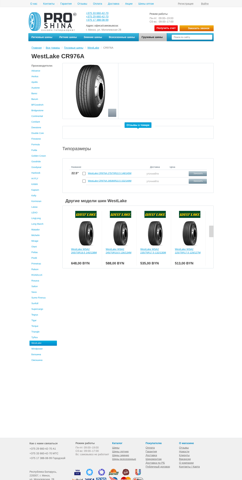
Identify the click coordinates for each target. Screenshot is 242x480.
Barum (34, 99)
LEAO (34, 212)
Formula (35, 144)
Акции (129, 3)
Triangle (35, 331)
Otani (34, 246)
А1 (42, 448)
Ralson (34, 269)
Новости (184, 451)
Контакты (48, 3)
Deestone (36, 127)
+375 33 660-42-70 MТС (43, 453)
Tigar (33, 320)
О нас (33, 3)
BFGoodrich (37, 104)
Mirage (34, 241)
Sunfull (34, 303)
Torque (34, 326)
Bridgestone (37, 110)
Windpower (37, 348)
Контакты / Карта (189, 466)
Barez (34, 93)
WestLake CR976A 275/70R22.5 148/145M (109, 173)
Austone (35, 87)
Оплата (97, 3)
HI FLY (34, 178)
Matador (35, 229)
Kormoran (36, 201)
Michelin (35, 235)
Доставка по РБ (155, 462)
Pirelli (34, 258)
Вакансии (185, 459)
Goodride (36, 161)
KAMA (34, 184)
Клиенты (184, 455)
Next (211, 231)
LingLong (36, 218)
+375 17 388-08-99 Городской (47, 458)
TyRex (34, 337)
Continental (37, 116)
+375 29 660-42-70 (97, 16)
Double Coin (37, 133)
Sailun (34, 286)
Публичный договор (158, 466)
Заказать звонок (198, 28)
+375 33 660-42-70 (97, 13)
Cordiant (35, 121)
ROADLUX (36, 275)
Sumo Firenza (38, 297)
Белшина (36, 354)
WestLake (36, 343)
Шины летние (120, 451)
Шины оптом (146, 3)
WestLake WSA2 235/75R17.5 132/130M (153, 251)
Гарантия (66, 3)
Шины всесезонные (124, 459)
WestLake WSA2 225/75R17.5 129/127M (188, 251)
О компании (186, 462)
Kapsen (35, 190)
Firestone (36, 138)
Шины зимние (120, 455)
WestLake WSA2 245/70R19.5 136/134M (118, 251)
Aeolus (34, 76)
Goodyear (36, 167)
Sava (33, 292)
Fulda (34, 150)
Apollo (34, 82)
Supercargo (37, 309)
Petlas (34, 252)
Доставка (113, 3)
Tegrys (34, 314)
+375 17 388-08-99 (97, 19)
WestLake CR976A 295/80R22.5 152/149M (109, 180)
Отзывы (82, 3)
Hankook (35, 173)
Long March (37, 224)
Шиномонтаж (154, 459)
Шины (115, 447)
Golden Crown (38, 156)
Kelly (33, 195)
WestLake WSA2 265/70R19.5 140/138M (84, 251)
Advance (35, 70)
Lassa (34, 207)
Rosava (35, 280)
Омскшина (36, 360)
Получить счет (166, 28)
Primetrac (36, 263)
